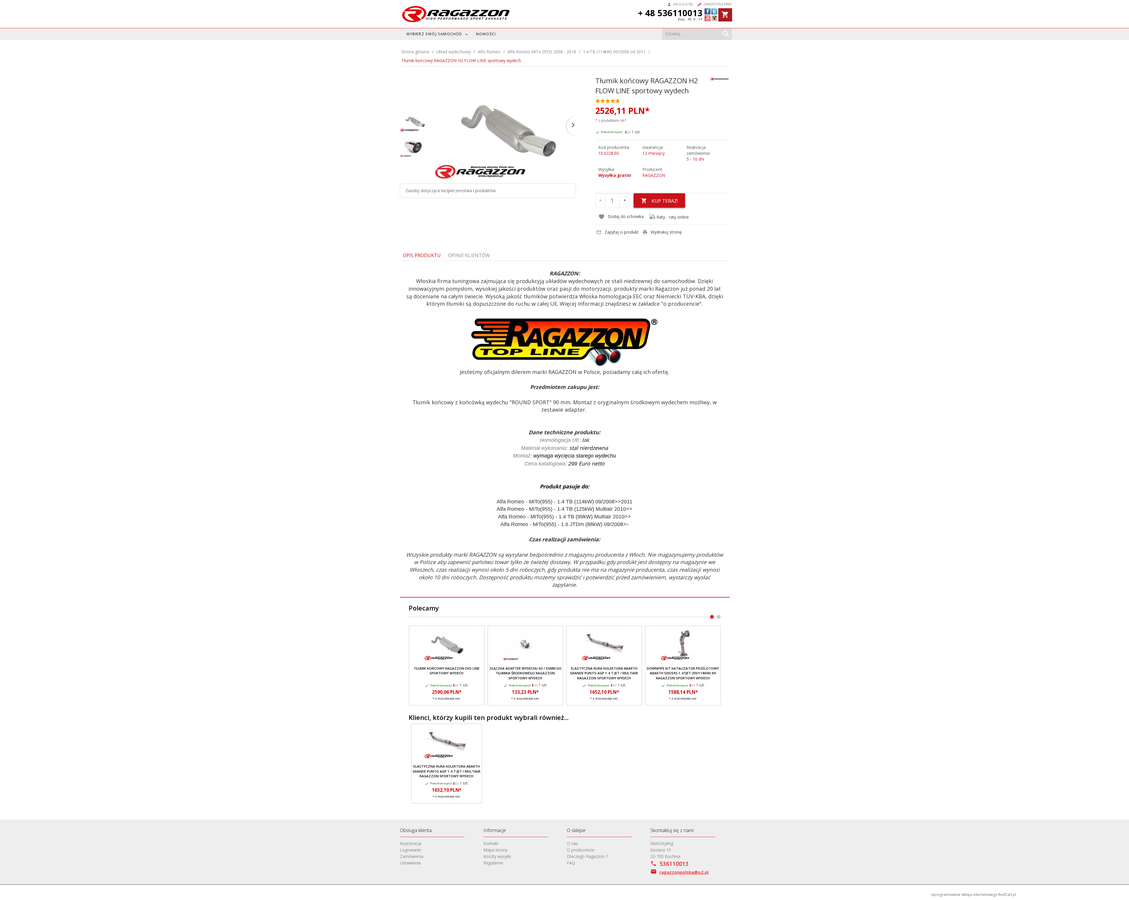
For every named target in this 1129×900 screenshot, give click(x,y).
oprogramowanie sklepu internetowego (964, 894)
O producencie (580, 850)
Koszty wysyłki (497, 856)
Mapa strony (495, 850)
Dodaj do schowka (626, 216)
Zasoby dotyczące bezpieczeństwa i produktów (450, 190)
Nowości (486, 33)
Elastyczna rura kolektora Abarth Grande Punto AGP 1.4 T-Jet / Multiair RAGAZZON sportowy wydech (604, 673)
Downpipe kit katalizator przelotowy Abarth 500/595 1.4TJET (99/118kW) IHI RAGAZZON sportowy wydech (683, 673)
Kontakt (490, 843)
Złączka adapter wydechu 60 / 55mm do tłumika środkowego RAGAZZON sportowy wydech (525, 673)
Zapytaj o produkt (621, 232)
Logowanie (410, 850)
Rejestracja (410, 843)
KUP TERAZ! (665, 201)
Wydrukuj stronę (666, 232)
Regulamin (493, 863)
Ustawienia (410, 863)
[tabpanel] (564, 429)
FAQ (571, 863)
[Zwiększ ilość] (624, 200)
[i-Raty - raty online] (669, 216)
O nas (572, 843)
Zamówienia (411, 856)
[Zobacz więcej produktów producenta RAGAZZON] (719, 78)
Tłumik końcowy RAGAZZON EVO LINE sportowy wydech (447, 670)
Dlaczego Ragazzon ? (587, 856)
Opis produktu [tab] (422, 255)
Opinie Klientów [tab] (469, 255)
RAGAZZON (653, 175)
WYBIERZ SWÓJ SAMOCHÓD (434, 33)
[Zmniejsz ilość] (600, 200)
